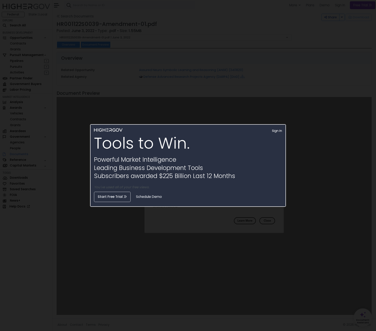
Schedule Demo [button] (149, 196)
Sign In (277, 131)
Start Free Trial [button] (111, 196)
